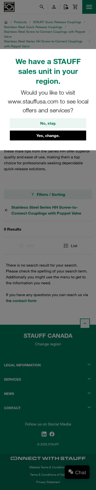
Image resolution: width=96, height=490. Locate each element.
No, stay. (48, 123)
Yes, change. (48, 135)
